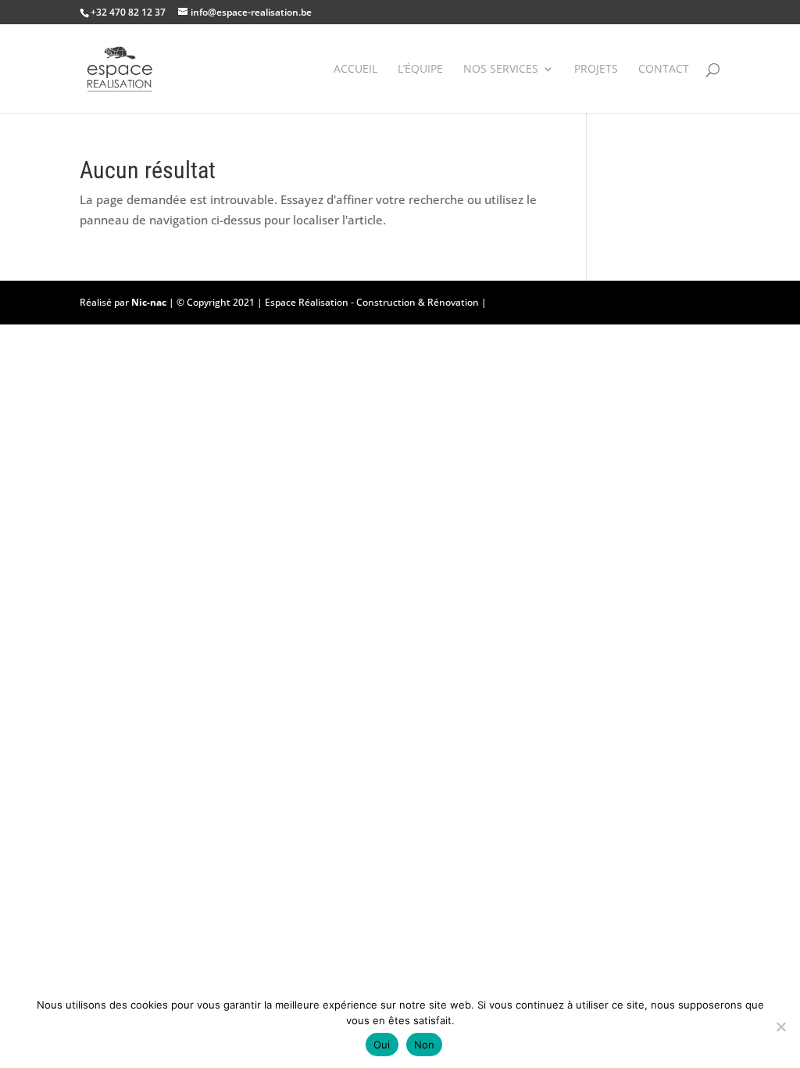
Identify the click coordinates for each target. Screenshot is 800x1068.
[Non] (780, 1026)
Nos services (500, 69)
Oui (382, 1044)
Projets (596, 69)
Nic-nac (148, 302)
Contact (663, 69)
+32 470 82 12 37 (128, 12)
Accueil (355, 69)
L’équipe (420, 69)
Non (424, 1044)
